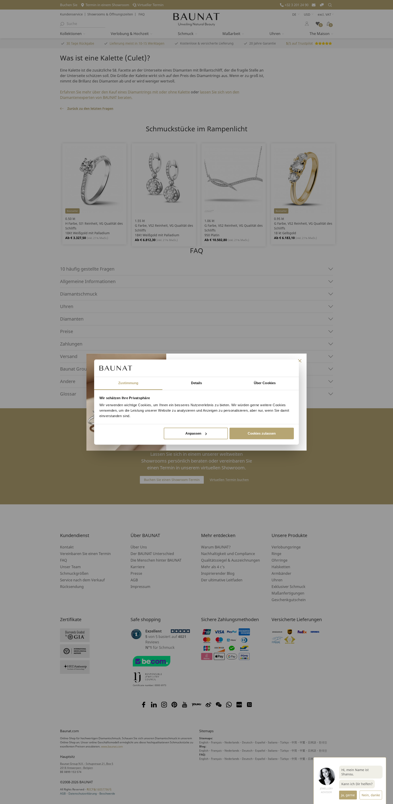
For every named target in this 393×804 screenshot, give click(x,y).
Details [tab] (196, 383)
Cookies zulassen (262, 433)
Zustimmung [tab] (128, 383)
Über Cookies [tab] (265, 383)
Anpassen (193, 433)
